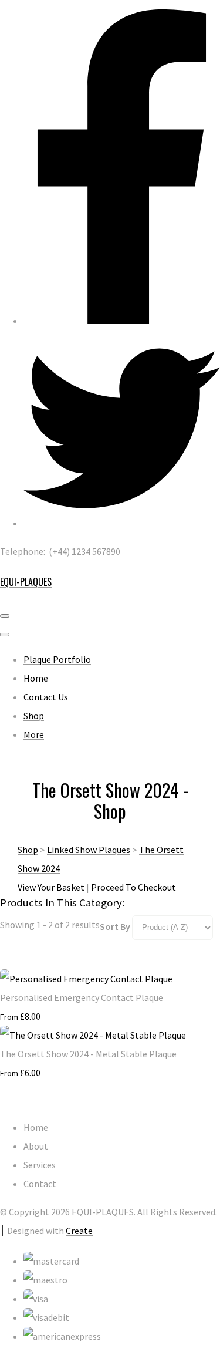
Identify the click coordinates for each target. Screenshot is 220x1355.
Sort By (115, 926)
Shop (33, 716)
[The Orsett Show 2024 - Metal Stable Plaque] (93, 1035)
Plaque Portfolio (57, 659)
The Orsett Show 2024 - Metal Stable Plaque (88, 1054)
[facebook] (121, 320)
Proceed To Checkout (133, 887)
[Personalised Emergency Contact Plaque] (86, 979)
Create (79, 1230)
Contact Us (45, 697)
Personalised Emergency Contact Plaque (81, 997)
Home (35, 678)
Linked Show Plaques (88, 849)
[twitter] (121, 523)
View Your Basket (51, 887)
